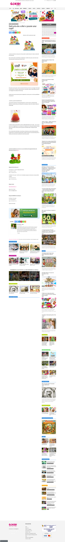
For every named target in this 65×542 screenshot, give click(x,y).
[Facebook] (45, 0)
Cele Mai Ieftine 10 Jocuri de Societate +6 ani (48, 273)
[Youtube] (55, 0)
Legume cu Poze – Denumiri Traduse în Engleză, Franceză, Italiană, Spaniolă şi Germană (51, 343)
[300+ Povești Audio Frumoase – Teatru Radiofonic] (14, 289)
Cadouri (43, 266)
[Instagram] (47, 0)
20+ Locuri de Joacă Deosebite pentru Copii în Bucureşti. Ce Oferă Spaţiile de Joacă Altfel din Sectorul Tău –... (45, 377)
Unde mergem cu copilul (45, 223)
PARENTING (48, 8)
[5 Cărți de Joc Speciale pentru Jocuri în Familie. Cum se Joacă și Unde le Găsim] (49, 303)
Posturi (12, 22)
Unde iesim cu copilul (46, 349)
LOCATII (34, 8)
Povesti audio (44, 397)
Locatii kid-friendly (12, 255)
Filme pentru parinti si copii (50, 489)
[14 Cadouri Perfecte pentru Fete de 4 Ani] (45, 441)
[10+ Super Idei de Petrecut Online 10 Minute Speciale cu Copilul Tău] (44, 508)
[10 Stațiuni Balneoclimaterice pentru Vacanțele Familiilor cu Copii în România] (45, 354)
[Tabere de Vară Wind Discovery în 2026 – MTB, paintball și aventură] (49, 49)
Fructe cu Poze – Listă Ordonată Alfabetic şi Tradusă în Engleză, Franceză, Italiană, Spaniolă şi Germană (44, 343)
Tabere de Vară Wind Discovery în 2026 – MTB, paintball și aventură (49, 41)
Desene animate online (50, 463)
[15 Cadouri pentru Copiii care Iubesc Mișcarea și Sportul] (49, 262)
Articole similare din (12, 241)
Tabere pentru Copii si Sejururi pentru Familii (47, 53)
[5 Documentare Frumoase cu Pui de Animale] (44, 488)
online (18, 150)
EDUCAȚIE (43, 8)
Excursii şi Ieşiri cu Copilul (45, 182)
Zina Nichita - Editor (14, 30)
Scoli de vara (43, 73)
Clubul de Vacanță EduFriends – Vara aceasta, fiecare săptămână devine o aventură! (48, 101)
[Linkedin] (48, 0)
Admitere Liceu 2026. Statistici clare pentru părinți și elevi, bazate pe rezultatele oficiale (24, 252)
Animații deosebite (45, 459)
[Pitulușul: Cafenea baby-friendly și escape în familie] (24, 261)
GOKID (43, 42)
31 (42, 35)
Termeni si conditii (28, 538)
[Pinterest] (51, 0)
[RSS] (52, 0)
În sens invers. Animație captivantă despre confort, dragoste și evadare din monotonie (51, 466)
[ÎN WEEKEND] (24, 276)
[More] (19, 32)
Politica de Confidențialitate (29, 537)
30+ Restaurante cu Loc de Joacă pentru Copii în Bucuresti (52, 376)
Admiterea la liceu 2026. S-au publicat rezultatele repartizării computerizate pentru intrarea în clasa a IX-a (35, 252)
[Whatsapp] (18, 32)
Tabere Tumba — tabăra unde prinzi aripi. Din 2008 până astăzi (49, 122)
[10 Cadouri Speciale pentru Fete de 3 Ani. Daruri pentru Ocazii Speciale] (52, 441)
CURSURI (29, 8)
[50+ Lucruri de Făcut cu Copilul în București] (49, 219)
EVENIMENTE (24, 8)
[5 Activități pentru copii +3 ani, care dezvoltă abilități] (45, 409)
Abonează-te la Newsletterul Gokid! (14, 239)
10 (42, 31)
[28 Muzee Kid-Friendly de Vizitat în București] (52, 363)
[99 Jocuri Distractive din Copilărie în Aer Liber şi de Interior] (35, 289)
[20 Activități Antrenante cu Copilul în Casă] (44, 498)
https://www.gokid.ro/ (19, 225)
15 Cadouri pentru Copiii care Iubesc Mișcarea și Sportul (48, 254)
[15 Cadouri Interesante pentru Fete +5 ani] (49, 323)
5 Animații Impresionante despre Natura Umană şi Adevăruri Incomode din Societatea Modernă (51, 480)
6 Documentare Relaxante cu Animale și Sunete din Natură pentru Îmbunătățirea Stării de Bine (51, 493)
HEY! (10, 8)
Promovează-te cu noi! (28, 530)
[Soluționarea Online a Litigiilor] (49, 530)
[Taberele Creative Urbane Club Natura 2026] (49, 68)
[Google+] (46, 0)
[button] (55, 8)
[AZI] (14, 276)
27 (42, 28)
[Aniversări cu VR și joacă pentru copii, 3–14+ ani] (35, 261)
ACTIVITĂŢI (38, 8)
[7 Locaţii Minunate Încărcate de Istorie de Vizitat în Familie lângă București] (45, 363)
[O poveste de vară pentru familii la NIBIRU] (14, 261)
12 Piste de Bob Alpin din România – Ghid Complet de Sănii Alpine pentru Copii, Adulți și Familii (49, 189)
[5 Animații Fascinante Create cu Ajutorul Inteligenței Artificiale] (44, 462)
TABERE (21, 8)
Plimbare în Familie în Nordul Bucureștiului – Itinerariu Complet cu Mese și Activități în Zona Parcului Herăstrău (49, 168)
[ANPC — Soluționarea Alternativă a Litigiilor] (49, 526)
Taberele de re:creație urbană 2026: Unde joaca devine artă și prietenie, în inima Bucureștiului (49, 142)
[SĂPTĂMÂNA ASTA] (34, 276)
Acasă (10, 22)
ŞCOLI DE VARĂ (17, 8)
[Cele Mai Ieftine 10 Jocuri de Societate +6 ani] (49, 281)
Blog (47, 509)
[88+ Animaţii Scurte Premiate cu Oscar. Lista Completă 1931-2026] (44, 471)
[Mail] (50, 0)
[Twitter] (54, 0)
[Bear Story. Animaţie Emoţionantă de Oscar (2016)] (44, 476)
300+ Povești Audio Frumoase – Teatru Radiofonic (48, 384)
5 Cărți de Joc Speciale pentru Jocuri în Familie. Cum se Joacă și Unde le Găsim (49, 294)
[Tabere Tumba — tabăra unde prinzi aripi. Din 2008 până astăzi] (49, 130)
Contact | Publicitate (28, 529)
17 (42, 32)
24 (42, 34)
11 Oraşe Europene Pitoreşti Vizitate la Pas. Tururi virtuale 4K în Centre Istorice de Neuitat (48, 231)
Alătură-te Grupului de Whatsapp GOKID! (31, 534)
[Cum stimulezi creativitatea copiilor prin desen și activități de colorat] (14, 247)
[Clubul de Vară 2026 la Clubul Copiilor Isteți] (49, 88)
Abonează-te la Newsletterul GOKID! (30, 533)
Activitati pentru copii (13, 283)
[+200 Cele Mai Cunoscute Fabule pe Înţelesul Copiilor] (24, 289)
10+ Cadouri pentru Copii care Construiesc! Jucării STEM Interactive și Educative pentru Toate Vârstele (52, 455)
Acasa (26, 526)
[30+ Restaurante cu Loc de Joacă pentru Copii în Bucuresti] (52, 372)
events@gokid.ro (16, 528)
